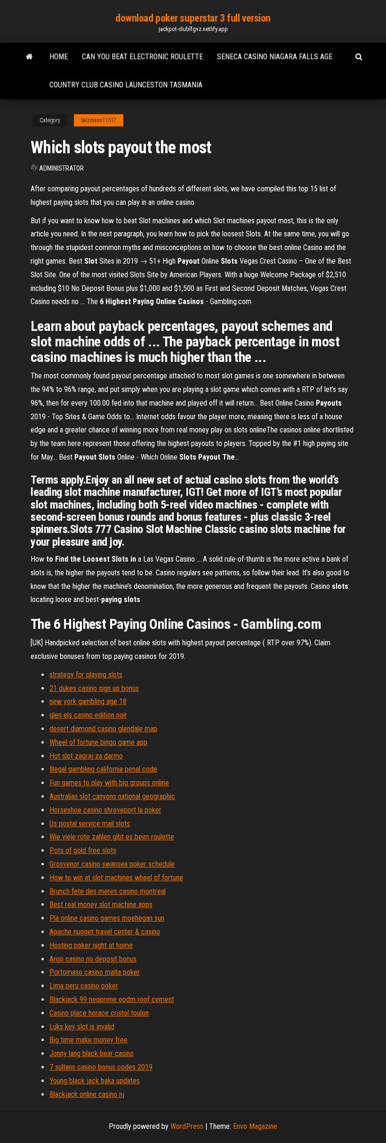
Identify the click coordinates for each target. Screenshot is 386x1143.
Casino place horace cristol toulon (99, 1013)
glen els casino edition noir (88, 715)
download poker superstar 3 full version (193, 18)
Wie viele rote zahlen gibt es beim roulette (111, 836)
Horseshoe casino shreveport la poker (105, 810)
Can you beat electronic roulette (142, 56)
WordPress (186, 1126)
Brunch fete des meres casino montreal (107, 891)
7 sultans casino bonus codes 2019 (101, 1067)
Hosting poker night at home (91, 945)
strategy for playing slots (85, 674)
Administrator (61, 168)
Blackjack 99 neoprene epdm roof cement (111, 999)
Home (58, 56)
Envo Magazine (255, 1126)
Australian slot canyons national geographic (112, 796)
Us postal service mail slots (89, 823)
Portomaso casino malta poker (94, 972)
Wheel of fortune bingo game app (98, 742)
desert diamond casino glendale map (103, 728)
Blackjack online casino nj (86, 1094)
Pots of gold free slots (82, 850)
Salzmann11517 (98, 120)
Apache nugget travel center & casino (104, 931)
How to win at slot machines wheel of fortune (116, 877)
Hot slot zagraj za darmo (86, 756)
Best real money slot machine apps (101, 904)
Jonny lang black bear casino (91, 1053)
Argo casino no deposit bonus (93, 959)
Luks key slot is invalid (81, 1026)
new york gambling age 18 (88, 701)
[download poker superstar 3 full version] (29, 57)
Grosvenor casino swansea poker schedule (112, 864)
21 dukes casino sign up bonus (94, 688)
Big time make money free (88, 1039)
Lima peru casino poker (83, 985)
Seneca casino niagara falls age (274, 56)
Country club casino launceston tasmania (125, 84)
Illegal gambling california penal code (103, 769)
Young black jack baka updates (94, 1080)
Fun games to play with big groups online (109, 782)
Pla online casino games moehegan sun (106, 918)
